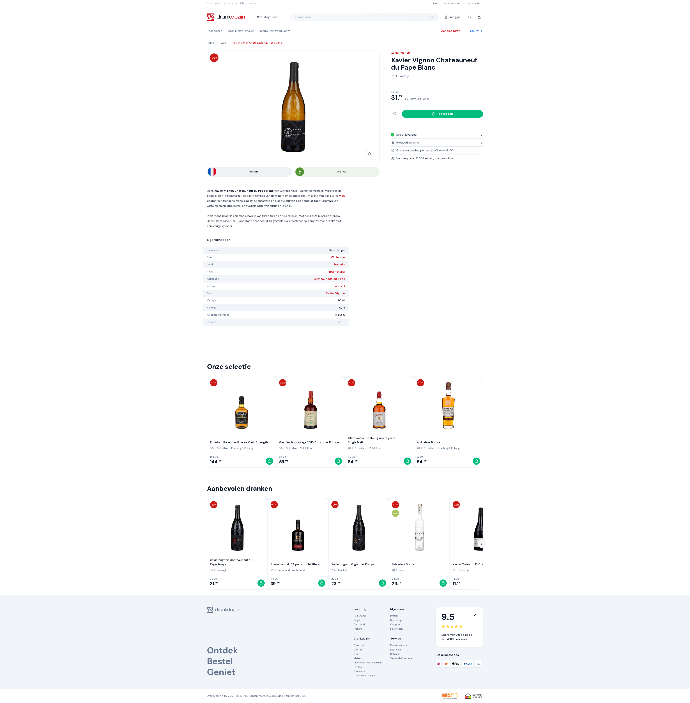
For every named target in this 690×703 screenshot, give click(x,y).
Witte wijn (338, 257)
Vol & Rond (306, 448)
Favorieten (396, 628)
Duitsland (359, 624)
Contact (359, 649)
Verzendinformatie (401, 658)
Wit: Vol (340, 286)
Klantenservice (398, 645)
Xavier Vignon (335, 293)
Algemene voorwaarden (368, 662)
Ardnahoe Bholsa (428, 442)
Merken (358, 658)
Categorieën (269, 17)
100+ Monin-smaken (241, 31)
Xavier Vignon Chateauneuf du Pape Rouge (231, 562)
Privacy (358, 666)
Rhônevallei (337, 272)
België (357, 620)
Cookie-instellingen (365, 675)
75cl (394, 76)
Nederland (360, 615)
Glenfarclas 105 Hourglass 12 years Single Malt (371, 440)
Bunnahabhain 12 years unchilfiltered (296, 564)
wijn (342, 196)
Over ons (359, 645)
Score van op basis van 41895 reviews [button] (232, 3)
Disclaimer (360, 671)
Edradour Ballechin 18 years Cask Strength (239, 442)
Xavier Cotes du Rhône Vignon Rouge (478, 564)
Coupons (395, 624)
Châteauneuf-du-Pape (329, 279)
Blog (356, 654)
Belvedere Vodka (403, 564)
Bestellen (395, 649)
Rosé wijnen (214, 31)
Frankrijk (339, 264)
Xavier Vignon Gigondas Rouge (352, 564)
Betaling (395, 654)
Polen (402, 570)
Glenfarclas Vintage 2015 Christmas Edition (309, 442)
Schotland (223, 448)
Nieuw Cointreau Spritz (275, 31)
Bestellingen (397, 620)
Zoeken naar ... (304, 17)
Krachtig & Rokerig (242, 448)
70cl (212, 448)
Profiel (394, 615)
